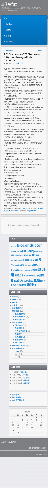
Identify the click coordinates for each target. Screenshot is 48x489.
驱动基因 (7, 211)
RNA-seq (14, 265)
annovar (13, 246)
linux (26, 255)
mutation (14, 260)
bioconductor (29, 245)
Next (41, 51)
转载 (24, 285)
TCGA (15, 270)
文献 (37, 208)
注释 (26, 281)
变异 (30, 270)
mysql (20, 260)
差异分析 (19, 275)
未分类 (14, 305)
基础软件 (18, 320)
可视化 (35, 270)
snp (34, 264)
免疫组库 (18, 328)
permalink (33, 211)
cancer (24, 208)
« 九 (17, 433)
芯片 (14, 285)
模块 (16, 281)
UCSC (21, 270)
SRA (38, 265)
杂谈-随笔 (7, 36)
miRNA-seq (34, 255)
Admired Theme (41, 454)
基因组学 (18, 334)
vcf (25, 270)
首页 (5, 18)
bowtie (13, 251)
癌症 (41, 208)
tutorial (15, 300)
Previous (8, 51)
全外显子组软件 (21, 331)
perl (35, 259)
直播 (37, 280)
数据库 (32, 276)
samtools (23, 265)
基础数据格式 (20, 317)
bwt (18, 251)
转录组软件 (19, 340)
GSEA (16, 255)
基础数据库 (19, 314)
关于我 (23, 372)
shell (29, 265)
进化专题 (18, 343)
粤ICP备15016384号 (38, 448)
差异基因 (27, 275)
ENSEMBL (38, 251)
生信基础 (7, 31)
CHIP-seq (27, 251)
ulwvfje (15, 211)
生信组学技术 (8, 42)
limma (21, 255)
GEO (12, 255)
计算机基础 (7, 25)
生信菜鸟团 (9, 4)
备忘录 (14, 302)
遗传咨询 (31, 284)
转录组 (19, 285)
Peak (30, 260)
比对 (21, 280)
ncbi (25, 260)
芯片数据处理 (20, 337)
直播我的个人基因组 (20, 345)
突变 (41, 281)
